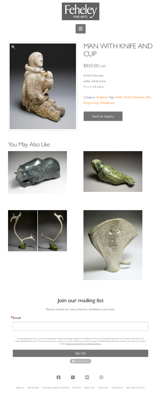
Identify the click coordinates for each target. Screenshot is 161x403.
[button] (81, 28)
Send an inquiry (103, 116)
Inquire (43, 172)
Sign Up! (80, 353)
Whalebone (107, 103)
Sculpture (102, 97)
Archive (103, 388)
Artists (76, 388)
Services (89, 388)
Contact (117, 388)
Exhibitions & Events (55, 388)
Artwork (33, 388)
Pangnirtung (90, 103)
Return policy (135, 388)
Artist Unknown (134, 97)
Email (17, 317)
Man (148, 97)
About (20, 388)
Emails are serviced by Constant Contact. (83, 343)
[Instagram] (102, 377)
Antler (119, 97)
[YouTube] (87, 377)
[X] (73, 377)
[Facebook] (59, 377)
